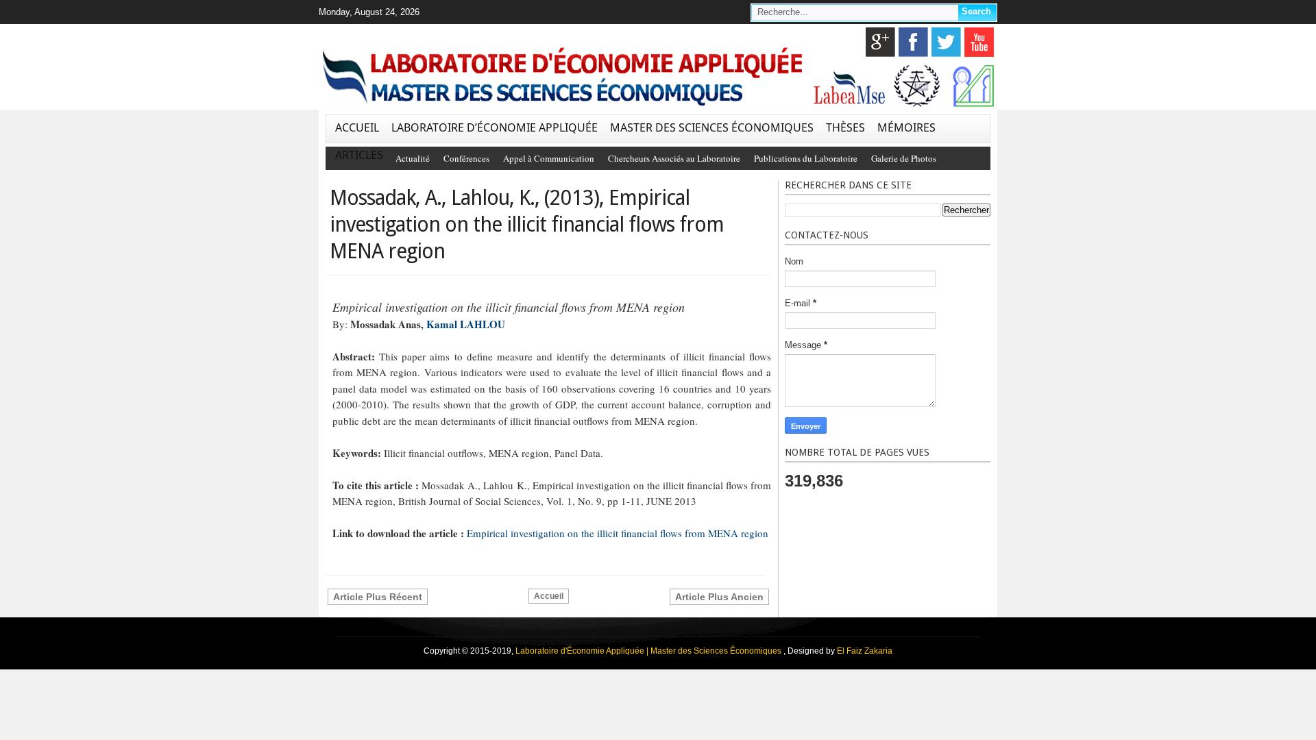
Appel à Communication (548, 158)
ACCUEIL (357, 127)
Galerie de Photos (903, 158)
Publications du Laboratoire (805, 158)
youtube (979, 42)
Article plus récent (377, 596)
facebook (913, 42)
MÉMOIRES (906, 127)
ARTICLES (359, 154)
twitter (946, 42)
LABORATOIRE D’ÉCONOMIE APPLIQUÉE (494, 127)
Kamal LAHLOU (465, 324)
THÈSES (845, 127)
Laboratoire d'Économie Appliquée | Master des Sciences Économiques (649, 651)
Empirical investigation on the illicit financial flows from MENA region (617, 533)
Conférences (466, 158)
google (880, 42)
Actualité (412, 158)
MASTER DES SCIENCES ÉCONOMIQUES (712, 127)
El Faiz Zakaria (864, 651)
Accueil (548, 596)
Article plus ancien (719, 596)
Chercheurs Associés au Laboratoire (674, 158)
